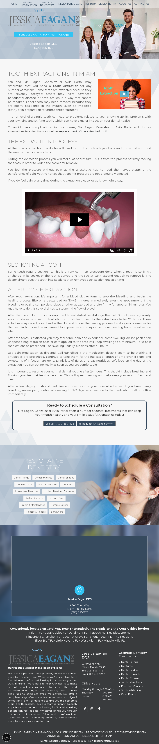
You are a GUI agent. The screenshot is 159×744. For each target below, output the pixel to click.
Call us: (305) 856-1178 (59, 423)
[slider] (73, 250)
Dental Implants (130, 674)
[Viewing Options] (6, 737)
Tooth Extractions (131, 682)
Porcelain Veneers (132, 686)
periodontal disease (22, 98)
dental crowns (56, 697)
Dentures (126, 665)
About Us (125, 4)
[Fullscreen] (131, 250)
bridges (70, 697)
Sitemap (106, 735)
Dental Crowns (130, 678)
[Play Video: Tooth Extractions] (79, 219)
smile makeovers (50, 693)
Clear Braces (128, 694)
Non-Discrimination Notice (103, 741)
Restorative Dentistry (100, 4)
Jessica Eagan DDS (80, 599)
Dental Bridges (130, 670)
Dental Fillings (129, 661)
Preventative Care (69, 4)
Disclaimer (90, 735)
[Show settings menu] (124, 250)
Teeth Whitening (131, 690)
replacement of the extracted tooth (83, 131)
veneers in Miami (18, 700)
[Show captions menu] (112, 250)
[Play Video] (28, 250)
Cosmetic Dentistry (69, 732)
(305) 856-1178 (79, 612)
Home (13, 4)
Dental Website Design (53, 741)
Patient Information (38, 732)
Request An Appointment (97, 423)
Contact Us (142, 4)
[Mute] (118, 250)
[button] (124, 94)
